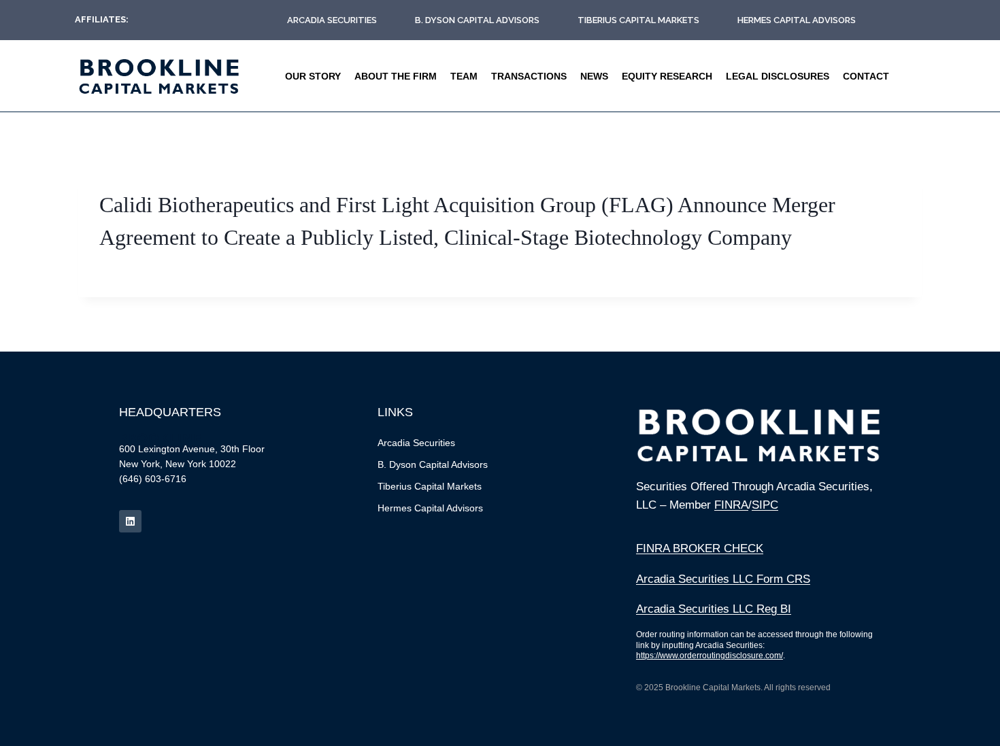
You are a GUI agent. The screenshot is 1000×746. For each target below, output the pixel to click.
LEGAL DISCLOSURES (777, 76)
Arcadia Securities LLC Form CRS (723, 579)
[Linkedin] (130, 521)
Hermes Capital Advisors (796, 20)
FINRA (731, 504)
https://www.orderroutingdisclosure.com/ (709, 655)
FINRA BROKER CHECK (699, 548)
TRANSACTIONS (529, 76)
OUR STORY (313, 76)
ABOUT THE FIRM (395, 76)
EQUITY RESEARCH (667, 76)
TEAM (464, 76)
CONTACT (866, 76)
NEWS (594, 76)
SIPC (765, 504)
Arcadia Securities (332, 20)
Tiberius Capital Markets (638, 20)
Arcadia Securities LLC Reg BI (713, 609)
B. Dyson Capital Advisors (477, 20)
